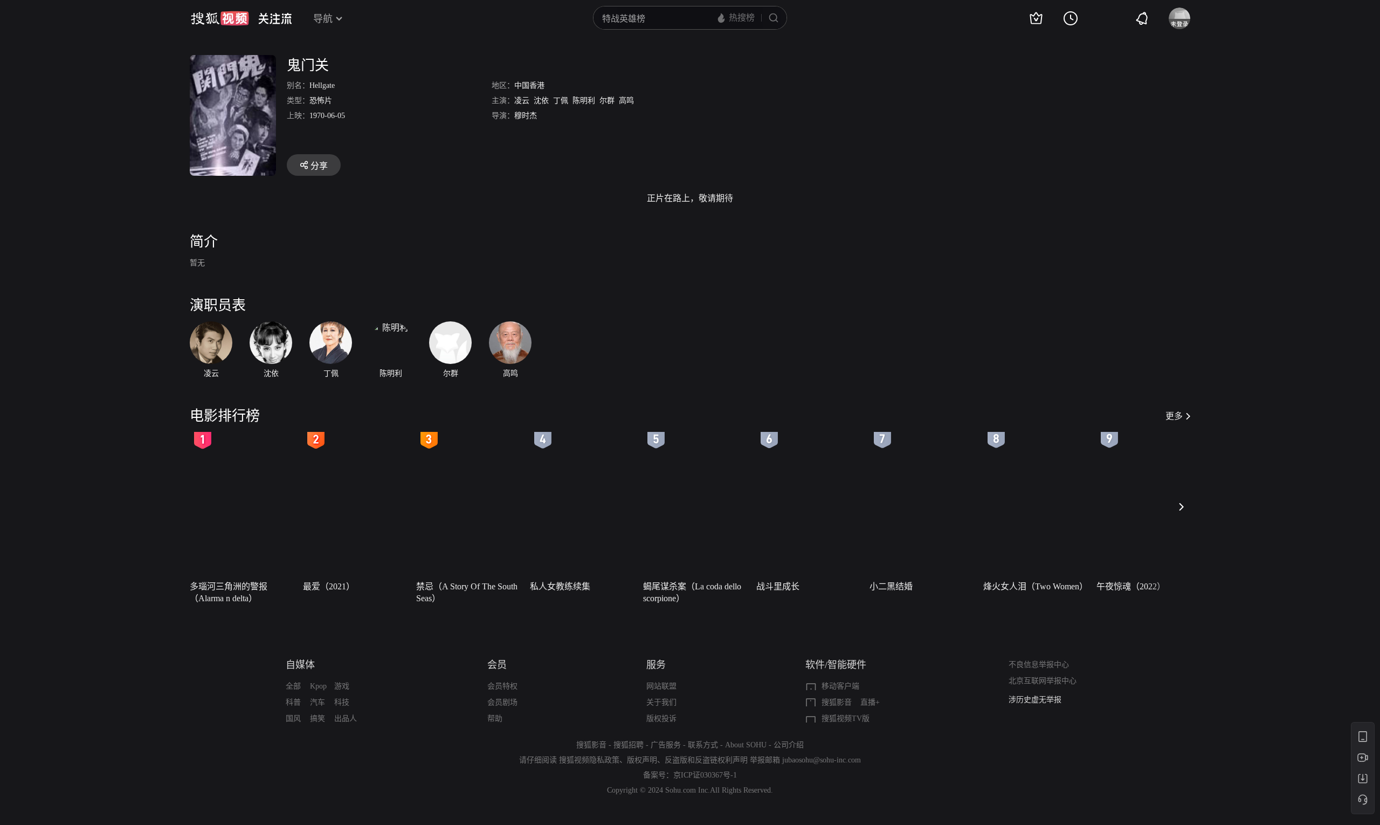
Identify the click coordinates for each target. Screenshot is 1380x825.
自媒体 (300, 664)
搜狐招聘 (628, 745)
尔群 (607, 101)
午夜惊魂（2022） (1130, 586)
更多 (1174, 416)
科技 (341, 702)
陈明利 (583, 101)
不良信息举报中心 (1039, 665)
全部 (293, 686)
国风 (293, 718)
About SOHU (746, 745)
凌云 (521, 101)
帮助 (494, 718)
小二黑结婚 (891, 586)
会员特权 (502, 686)
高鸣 (626, 101)
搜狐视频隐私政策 (589, 760)
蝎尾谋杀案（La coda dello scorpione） (692, 592)
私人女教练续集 (560, 586)
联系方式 (703, 745)
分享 (319, 165)
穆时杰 (525, 116)
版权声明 (642, 760)
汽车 (317, 702)
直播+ (870, 702)
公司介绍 (789, 745)
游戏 (341, 686)
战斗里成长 (777, 586)
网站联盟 (661, 686)
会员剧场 (502, 702)
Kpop (318, 686)
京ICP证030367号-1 (705, 775)
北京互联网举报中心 (1043, 681)
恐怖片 (320, 101)
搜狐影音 (837, 702)
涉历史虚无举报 (1035, 700)
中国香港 (529, 85)
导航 (323, 19)
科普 (293, 702)
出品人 (345, 718)
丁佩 (560, 101)
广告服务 (666, 745)
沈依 (541, 101)
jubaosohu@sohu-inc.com (821, 760)
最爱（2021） (329, 586)
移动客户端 (840, 686)
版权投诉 (661, 718)
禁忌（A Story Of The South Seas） (467, 592)
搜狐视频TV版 (846, 718)
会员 (497, 664)
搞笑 (317, 718)
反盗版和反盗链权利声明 (706, 760)
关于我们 (661, 702)
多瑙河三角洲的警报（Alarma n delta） (228, 592)
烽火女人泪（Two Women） (1035, 586)
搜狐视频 (220, 18)
